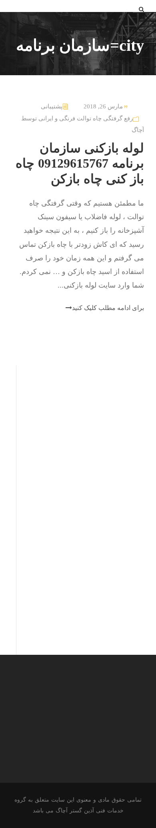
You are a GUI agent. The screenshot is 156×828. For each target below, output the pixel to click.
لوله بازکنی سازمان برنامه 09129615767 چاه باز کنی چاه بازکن (80, 163)
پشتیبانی (51, 106)
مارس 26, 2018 (103, 106)
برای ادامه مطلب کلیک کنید (108, 307)
